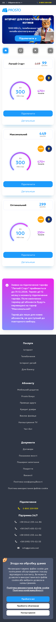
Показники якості (28, 455)
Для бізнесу (28, 369)
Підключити (27, 38)
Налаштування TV (28, 422)
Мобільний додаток (28, 389)
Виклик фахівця (28, 415)
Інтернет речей (28, 363)
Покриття (28, 468)
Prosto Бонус (28, 396)
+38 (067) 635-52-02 (30, 528)
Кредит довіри (28, 409)
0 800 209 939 (45, 3)
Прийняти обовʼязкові (28, 606)
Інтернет (28, 349)
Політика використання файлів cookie (28, 488)
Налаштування (28, 613)
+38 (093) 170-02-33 (30, 541)
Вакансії (28, 475)
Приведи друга (28, 402)
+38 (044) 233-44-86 (30, 522)
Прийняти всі (28, 599)
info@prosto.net (30, 548)
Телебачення (28, 356)
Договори (28, 449)
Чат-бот (28, 429)
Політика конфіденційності (28, 481)
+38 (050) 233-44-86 (30, 535)
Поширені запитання (28, 462)
